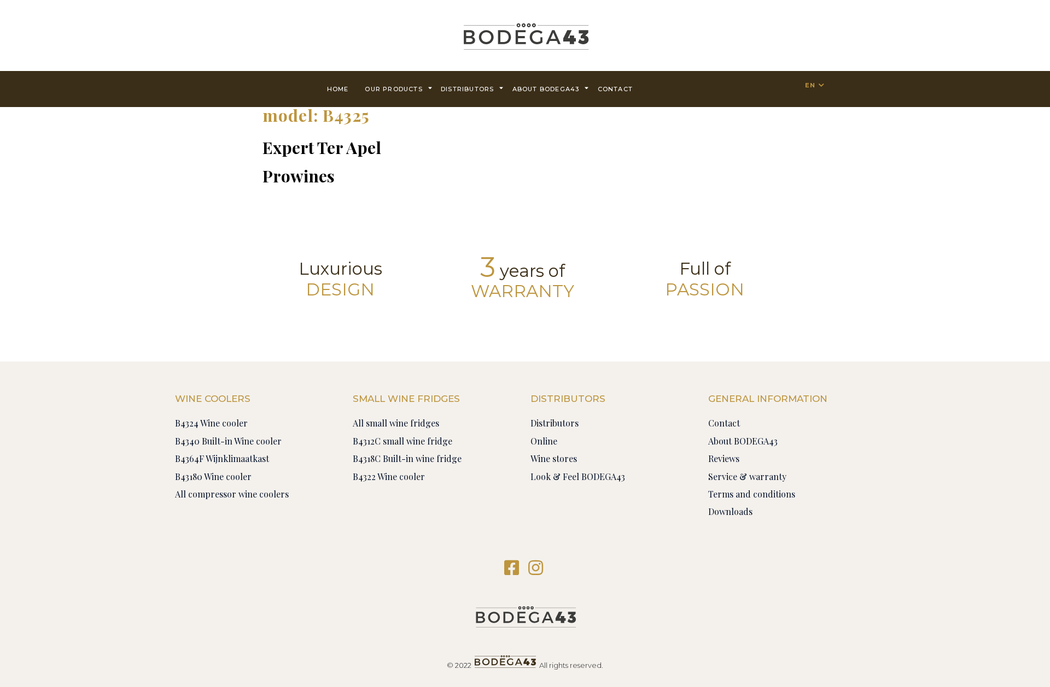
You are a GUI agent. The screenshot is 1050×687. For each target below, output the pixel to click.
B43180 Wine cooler (213, 476)
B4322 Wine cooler (389, 476)
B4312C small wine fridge (402, 441)
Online (543, 441)
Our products (393, 89)
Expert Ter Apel (321, 147)
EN (810, 85)
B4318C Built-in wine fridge (407, 458)
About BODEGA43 (546, 89)
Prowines (298, 176)
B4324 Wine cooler (211, 423)
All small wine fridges (396, 423)
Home (338, 89)
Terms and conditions (751, 494)
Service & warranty (747, 476)
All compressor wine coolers (232, 494)
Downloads (730, 511)
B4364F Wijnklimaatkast (222, 458)
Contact (724, 423)
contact (615, 89)
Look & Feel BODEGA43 (577, 476)
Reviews (723, 458)
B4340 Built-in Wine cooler (228, 441)
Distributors (467, 89)
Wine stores (553, 458)
